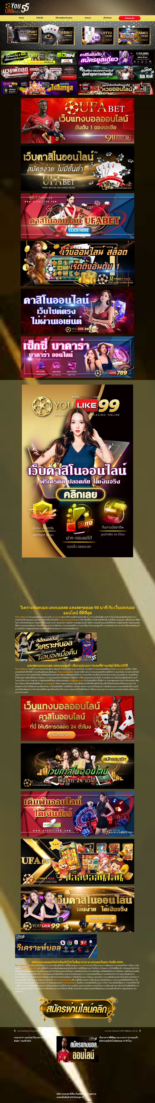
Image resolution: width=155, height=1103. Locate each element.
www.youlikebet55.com (94, 1101)
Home (21, 17)
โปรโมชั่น (39, 17)
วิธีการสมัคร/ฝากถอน (64, 17)
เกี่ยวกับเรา (107, 17)
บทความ (88, 17)
